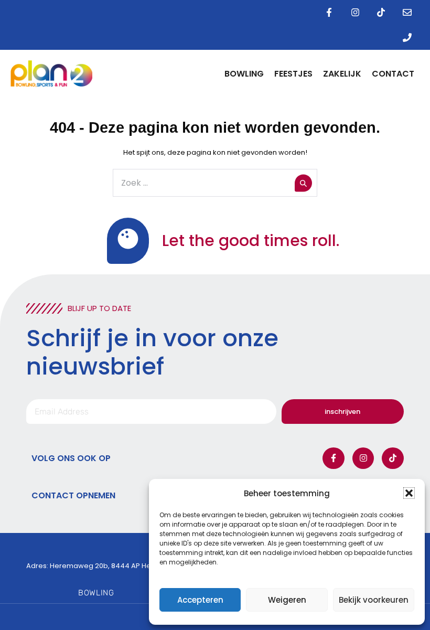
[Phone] (407, 37)
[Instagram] (355, 12)
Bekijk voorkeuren (373, 599)
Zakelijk (342, 74)
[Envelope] (407, 12)
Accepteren (200, 599)
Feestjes (293, 74)
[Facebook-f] (329, 12)
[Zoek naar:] (215, 183)
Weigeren (287, 599)
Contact (393, 74)
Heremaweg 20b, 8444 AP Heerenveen (117, 566)
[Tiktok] (381, 12)
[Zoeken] (303, 182)
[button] (409, 493)
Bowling (244, 74)
